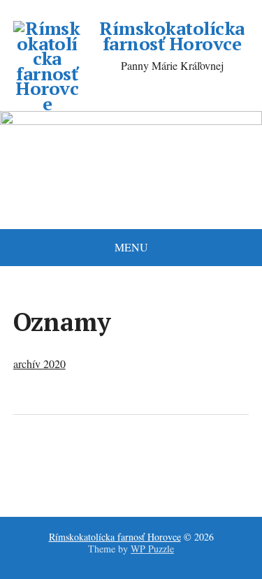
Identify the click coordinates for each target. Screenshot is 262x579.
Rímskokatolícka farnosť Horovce (171, 36)
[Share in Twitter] (167, 461)
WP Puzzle (152, 548)
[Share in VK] (62, 461)
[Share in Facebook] (27, 461)
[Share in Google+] (132, 461)
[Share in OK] (97, 461)
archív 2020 (39, 363)
